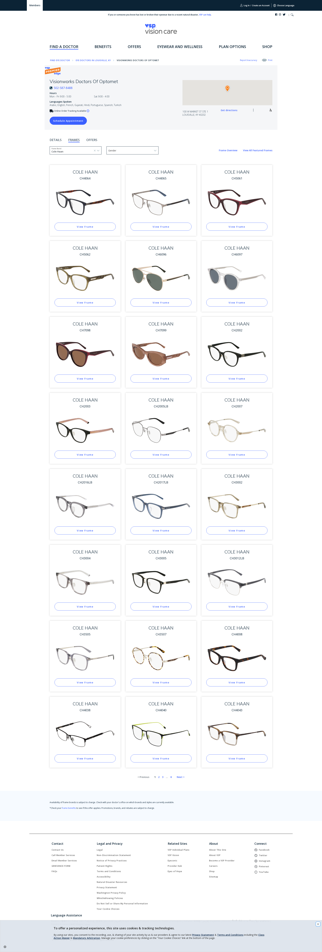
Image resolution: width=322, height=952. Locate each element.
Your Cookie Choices (108, 909)
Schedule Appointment (66, 120)
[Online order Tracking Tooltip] (88, 111)
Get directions (229, 110)
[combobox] (59, 151)
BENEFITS (103, 46)
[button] (292, 15)
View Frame (85, 226)
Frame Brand (56, 148)
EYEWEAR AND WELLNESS (179, 46)
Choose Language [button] (285, 5)
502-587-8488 (63, 88)
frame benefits (69, 808)
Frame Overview (228, 150)
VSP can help (205, 14)
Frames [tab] (74, 140)
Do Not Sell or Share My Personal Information (122, 903)
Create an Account (261, 5)
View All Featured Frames (257, 150)
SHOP (267, 46)
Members (34, 5)
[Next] (180, 777)
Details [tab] (56, 140)
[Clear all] (94, 150)
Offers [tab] (91, 140)
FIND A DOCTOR (64, 46)
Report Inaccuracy (248, 60)
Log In (246, 5)
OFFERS (134, 46)
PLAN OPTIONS (232, 46)
